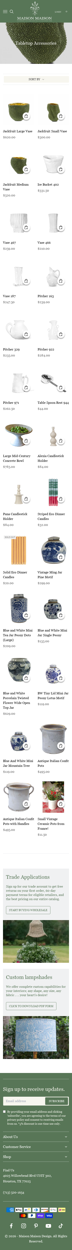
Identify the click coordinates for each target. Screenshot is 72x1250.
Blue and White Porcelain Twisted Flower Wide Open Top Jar (16, 700)
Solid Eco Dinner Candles (15, 574)
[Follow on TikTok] (61, 1226)
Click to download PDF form (31, 1006)
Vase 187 (9, 296)
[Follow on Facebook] (11, 1226)
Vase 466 (44, 242)
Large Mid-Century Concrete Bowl (16, 458)
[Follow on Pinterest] (36, 1226)
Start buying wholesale (28, 910)
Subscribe (56, 1101)
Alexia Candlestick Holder (51, 458)
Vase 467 (9, 242)
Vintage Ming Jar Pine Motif (50, 574)
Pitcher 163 (46, 296)
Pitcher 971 (11, 403)
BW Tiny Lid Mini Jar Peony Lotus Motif (53, 695)
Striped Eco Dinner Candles (51, 516)
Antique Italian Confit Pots (53, 763)
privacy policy (15, 1119)
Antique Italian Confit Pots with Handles (18, 821)
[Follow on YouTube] (48, 1226)
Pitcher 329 (11, 349)
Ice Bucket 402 (48, 184)
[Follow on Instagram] (24, 1226)
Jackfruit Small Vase (52, 131)
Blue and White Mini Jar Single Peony (52, 632)
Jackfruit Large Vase (17, 131)
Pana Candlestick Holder (15, 516)
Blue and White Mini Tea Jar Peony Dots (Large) (18, 635)
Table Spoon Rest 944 (53, 403)
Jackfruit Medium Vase (16, 187)
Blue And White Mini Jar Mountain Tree (18, 763)
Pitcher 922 (46, 349)
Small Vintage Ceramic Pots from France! (51, 823)
